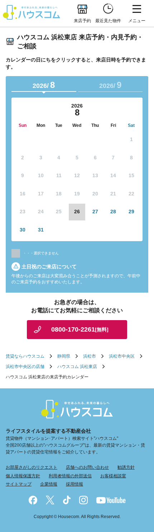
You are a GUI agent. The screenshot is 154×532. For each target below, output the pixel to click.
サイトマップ (19, 484)
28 (113, 211)
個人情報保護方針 (23, 475)
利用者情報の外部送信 (70, 475)
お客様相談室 (113, 475)
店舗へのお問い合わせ (87, 467)
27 (95, 211)
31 (41, 230)
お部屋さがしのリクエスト (31, 467)
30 (22, 230)
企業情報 (48, 484)
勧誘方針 (126, 467)
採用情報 (74, 484)
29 (131, 211)
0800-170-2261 (80, 329)
